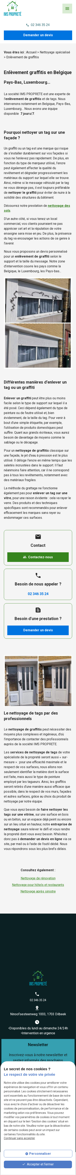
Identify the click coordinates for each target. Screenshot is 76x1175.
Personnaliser (40, 1154)
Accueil (31, 52)
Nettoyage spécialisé (55, 52)
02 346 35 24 (40, 25)
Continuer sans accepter (19, 1138)
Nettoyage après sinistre (38, 891)
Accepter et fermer (40, 1164)
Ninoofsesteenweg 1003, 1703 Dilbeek (38, 1014)
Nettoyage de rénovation (38, 878)
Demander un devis (38, 35)
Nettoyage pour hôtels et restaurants (38, 885)
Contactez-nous (38, 557)
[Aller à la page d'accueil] (12, 8)
